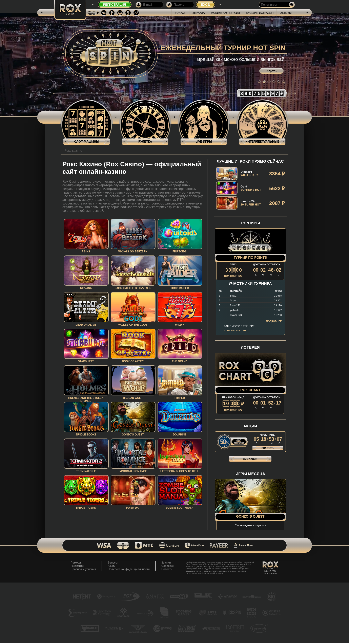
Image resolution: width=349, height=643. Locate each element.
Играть (271, 71)
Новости (166, 569)
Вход (205, 4)
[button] (259, 81)
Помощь (76, 562)
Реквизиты (77, 565)
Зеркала (198, 12)
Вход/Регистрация (259, 12)
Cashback (167, 565)
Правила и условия (83, 569)
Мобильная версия (225, 12)
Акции (112, 565)
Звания (166, 562)
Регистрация (114, 4)
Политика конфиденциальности (129, 569)
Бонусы (180, 12)
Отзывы (286, 12)
